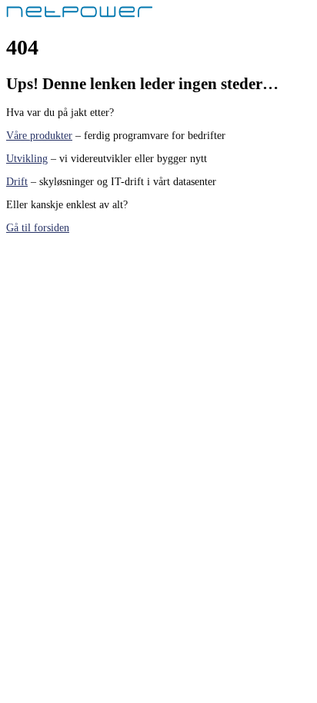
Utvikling (27, 158)
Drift (17, 181)
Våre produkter (39, 135)
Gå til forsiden (37, 228)
